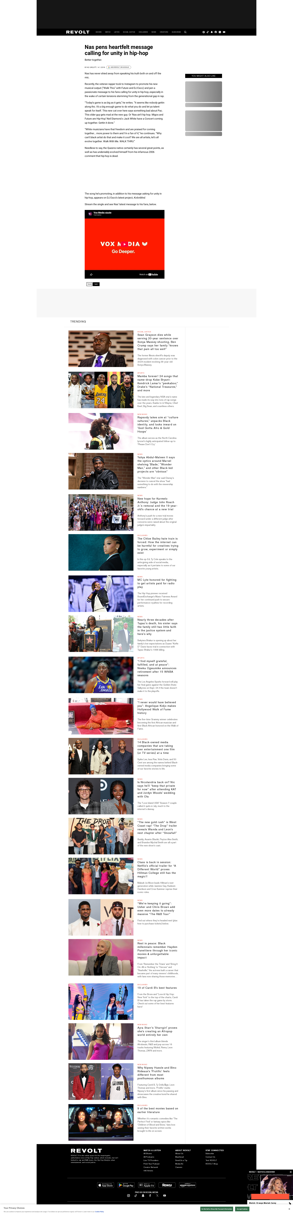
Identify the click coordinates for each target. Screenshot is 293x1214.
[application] (270, 1187)
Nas (96, 284)
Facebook (216, 32)
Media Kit (179, 1164)
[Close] (289, 1208)
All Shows (148, 1153)
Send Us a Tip (181, 1160)
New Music (142, 414)
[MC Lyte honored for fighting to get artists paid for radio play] (100, 593)
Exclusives (143, 32)
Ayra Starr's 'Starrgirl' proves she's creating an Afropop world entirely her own (157, 1031)
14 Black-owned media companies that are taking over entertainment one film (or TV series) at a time (156, 747)
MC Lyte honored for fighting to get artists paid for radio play (157, 583)
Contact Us (210, 1157)
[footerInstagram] (128, 1197)
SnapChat (212, 32)
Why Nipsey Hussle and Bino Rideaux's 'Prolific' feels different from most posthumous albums (156, 1073)
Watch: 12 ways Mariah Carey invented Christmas (262, 1204)
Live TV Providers (151, 1160)
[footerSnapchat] (143, 1197)
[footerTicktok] (135, 1197)
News (154, 32)
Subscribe (176, 32)
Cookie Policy (99, 1212)
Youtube (224, 32)
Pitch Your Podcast (152, 1164)
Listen (116, 32)
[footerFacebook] (150, 1197)
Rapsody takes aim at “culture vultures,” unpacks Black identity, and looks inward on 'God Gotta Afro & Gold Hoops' (157, 424)
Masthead (179, 1157)
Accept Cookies (242, 1209)
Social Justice (129, 32)
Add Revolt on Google (120, 67)
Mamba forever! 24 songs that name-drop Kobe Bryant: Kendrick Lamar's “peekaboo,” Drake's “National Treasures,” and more (157, 383)
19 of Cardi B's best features (157, 988)
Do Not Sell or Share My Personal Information (217, 1209)
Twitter (220, 32)
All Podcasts (149, 1157)
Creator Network (151, 1167)
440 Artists (148, 1170)
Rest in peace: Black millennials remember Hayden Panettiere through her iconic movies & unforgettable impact (157, 950)
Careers (178, 1167)
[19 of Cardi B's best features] (100, 1001)
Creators (164, 32)
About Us (179, 1153)
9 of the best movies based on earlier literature (157, 1110)
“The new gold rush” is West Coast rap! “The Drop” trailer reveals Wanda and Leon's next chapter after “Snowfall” (157, 827)
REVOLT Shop (212, 1164)
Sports (140, 373)
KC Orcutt (91, 67)
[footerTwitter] (157, 1197)
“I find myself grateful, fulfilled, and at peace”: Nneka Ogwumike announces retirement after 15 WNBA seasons (157, 668)
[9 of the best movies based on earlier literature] (100, 1122)
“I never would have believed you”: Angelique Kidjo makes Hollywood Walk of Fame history (156, 707)
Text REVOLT (211, 1160)
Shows (99, 32)
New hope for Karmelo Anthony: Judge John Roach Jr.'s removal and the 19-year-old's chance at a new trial (157, 504)
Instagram (204, 32)
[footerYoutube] (164, 1197)
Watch (107, 32)
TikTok (208, 32)
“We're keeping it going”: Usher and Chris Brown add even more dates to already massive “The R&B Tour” (156, 909)
